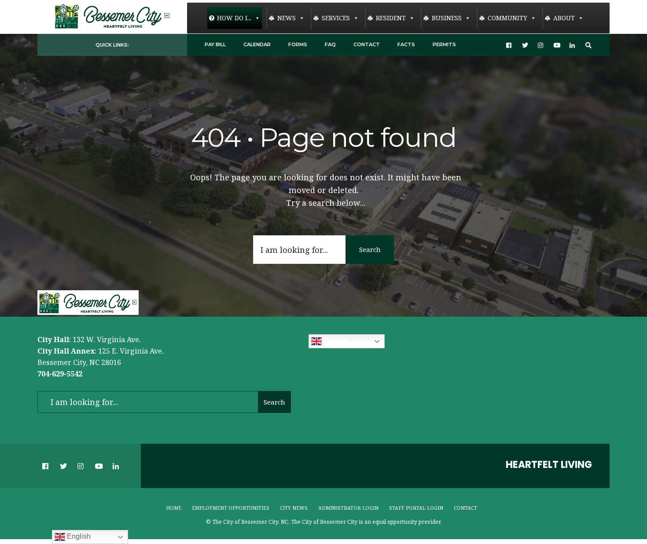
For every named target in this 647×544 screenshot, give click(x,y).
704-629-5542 (59, 374)
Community (507, 18)
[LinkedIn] (573, 45)
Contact (366, 44)
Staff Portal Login (416, 507)
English (334, 341)
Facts (406, 44)
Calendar (257, 44)
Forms (297, 44)
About (564, 18)
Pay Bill (215, 44)
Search (370, 249)
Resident (391, 18)
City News (294, 507)
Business (447, 18)
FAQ (330, 44)
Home (173, 507)
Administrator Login (348, 507)
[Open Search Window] (588, 45)
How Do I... (234, 18)
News (286, 18)
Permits (444, 44)
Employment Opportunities (230, 507)
